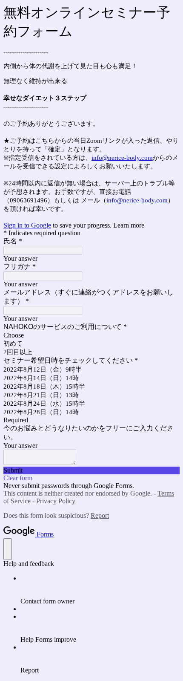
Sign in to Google (27, 225)
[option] (91, 335)
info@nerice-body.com (122, 157)
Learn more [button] (128, 225)
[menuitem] (100, 589)
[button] (91, 470)
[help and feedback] (7, 549)
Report (100, 515)
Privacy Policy (55, 501)
